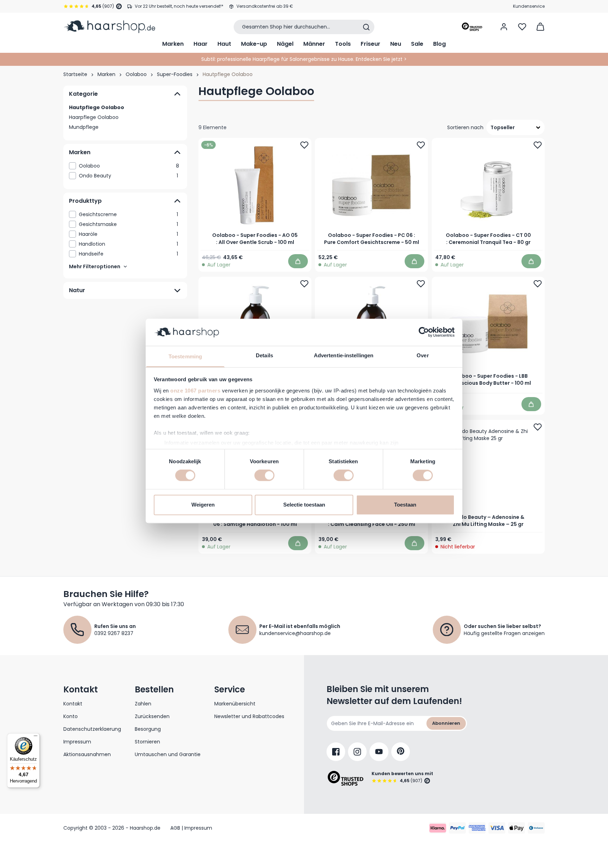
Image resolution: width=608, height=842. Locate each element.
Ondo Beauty (128, 175)
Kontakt (72, 703)
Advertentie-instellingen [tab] (343, 355)
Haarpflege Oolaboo (94, 117)
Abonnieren (446, 723)
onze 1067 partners (195, 391)
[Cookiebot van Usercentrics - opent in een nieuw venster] (424, 332)
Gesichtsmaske (128, 224)
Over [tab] (423, 355)
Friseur (370, 44)
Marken (173, 44)
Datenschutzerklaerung (92, 729)
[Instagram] (357, 751)
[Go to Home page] (109, 26)
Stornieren (147, 741)
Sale (417, 44)
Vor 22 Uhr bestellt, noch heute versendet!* (179, 6)
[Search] (366, 27)
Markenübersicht (234, 703)
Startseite (75, 74)
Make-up (254, 44)
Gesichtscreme (128, 214)
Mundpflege (84, 127)
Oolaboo (136, 74)
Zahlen (143, 703)
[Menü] (35, 737)
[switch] (264, 475)
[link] (125, 166)
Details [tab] (264, 355)
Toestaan (405, 505)
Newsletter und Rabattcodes (249, 716)
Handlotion (128, 243)
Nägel (285, 44)
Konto (70, 716)
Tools (343, 44)
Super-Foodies (174, 74)
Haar (201, 44)
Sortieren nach (465, 127)
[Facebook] (336, 751)
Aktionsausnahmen (87, 754)
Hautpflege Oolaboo (96, 107)
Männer (314, 44)
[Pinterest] (400, 751)
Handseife (128, 253)
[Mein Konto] (504, 27)
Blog (439, 44)
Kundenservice (529, 6)
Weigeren (203, 505)
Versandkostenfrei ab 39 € (264, 6)
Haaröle (128, 234)
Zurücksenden (152, 716)
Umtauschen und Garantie (168, 754)
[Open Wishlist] (522, 27)
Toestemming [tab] (185, 356)
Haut (224, 44)
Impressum (77, 741)
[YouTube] (378, 751)
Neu (395, 44)
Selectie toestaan (304, 505)
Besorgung (148, 729)
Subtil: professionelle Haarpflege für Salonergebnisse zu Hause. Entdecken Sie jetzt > (304, 59)
